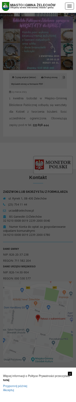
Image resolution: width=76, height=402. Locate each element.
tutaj (6, 380)
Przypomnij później (15, 386)
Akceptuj (8, 390)
